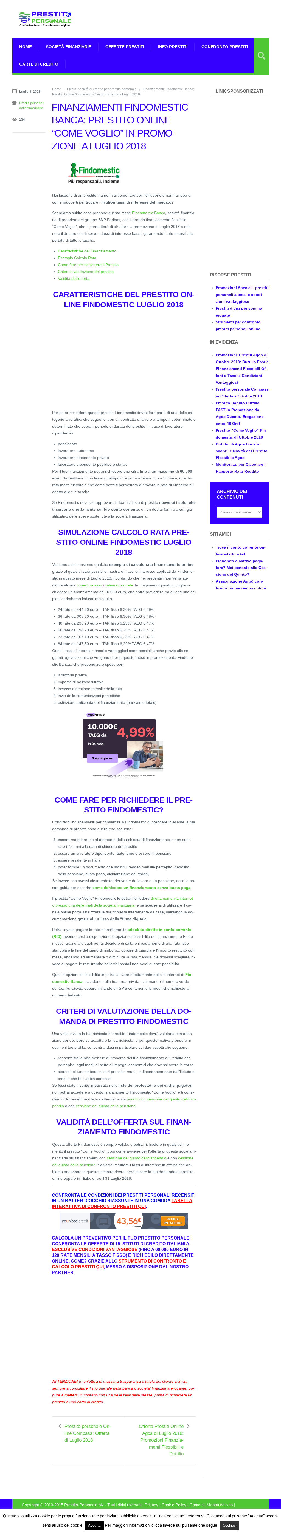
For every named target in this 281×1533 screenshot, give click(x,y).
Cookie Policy (174, 1505)
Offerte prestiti (124, 46)
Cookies (229, 1525)
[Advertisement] (204, 19)
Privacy (151, 1505)
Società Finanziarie (68, 46)
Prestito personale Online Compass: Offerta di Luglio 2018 (87, 1433)
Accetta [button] (94, 1525)
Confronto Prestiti (224, 46)
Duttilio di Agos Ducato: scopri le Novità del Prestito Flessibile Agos (242, 451)
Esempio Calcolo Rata (77, 258)
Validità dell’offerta (73, 278)
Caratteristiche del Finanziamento (87, 251)
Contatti (196, 1505)
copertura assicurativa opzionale (105, 585)
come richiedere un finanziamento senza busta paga (141, 887)
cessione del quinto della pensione (106, 1106)
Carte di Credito (38, 64)
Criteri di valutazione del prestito (86, 271)
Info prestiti (172, 46)
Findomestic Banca (148, 213)
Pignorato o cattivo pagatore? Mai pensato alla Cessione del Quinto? (241, 568)
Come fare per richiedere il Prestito (88, 264)
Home (25, 46)
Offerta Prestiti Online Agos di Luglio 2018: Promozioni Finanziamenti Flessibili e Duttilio (161, 1440)
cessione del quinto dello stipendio (136, 1158)
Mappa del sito (220, 1505)
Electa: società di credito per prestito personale (102, 89)
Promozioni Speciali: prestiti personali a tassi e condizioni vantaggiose (242, 295)
